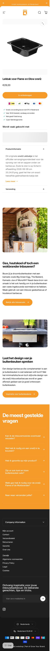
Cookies (6, 571)
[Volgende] (46, 3)
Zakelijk (6, 556)
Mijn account (8, 532)
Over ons (6, 550)
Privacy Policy (8, 564)
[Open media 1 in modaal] (42, 23)
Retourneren (8, 543)
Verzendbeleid (9, 539)
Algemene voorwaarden (13, 560)
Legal (5, 568)
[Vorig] (3, 3)
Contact (6, 535)
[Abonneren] (40, 599)
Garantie (6, 547)
